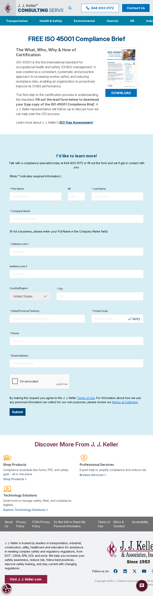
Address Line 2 (18, 266)
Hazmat (112, 21)
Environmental (84, 21)
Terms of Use (86, 398)
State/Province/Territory (24, 310)
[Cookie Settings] (7, 589)
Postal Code (99, 310)
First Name (17, 188)
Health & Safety (51, 21)
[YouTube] (144, 571)
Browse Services (92, 475)
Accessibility (140, 522)
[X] (134, 571)
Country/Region (19, 288)
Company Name (20, 211)
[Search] (70, 8)
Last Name (98, 188)
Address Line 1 (19, 243)
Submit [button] (17, 412)
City (59, 288)
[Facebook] (115, 571)
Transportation (17, 21)
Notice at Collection (125, 402)
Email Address (19, 355)
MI (69, 188)
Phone (14, 333)
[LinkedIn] (125, 571)
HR (132, 21)
